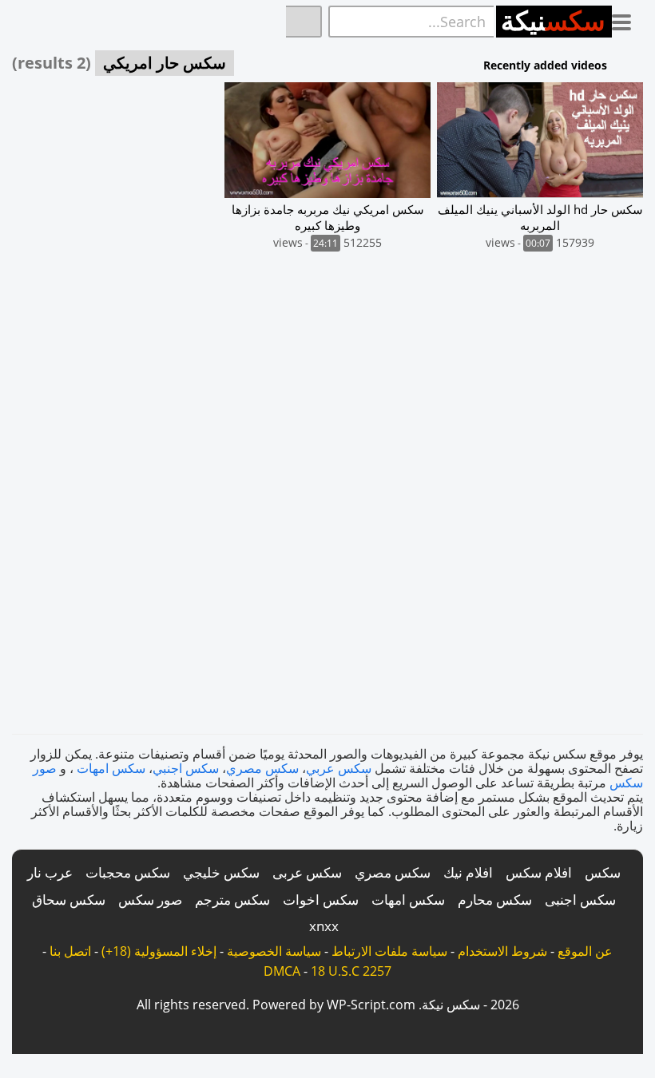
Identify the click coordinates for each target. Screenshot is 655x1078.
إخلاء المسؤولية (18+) (158, 951)
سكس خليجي (221, 872)
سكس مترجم (232, 899)
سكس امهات (111, 768)
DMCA (282, 971)
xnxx (324, 926)
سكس (603, 872)
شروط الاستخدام (502, 951)
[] (304, 22)
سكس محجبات (127, 872)
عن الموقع (585, 951)
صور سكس (150, 899)
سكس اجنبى (580, 899)
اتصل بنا (70, 951)
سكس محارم (495, 899)
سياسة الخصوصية (274, 951)
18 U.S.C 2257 (351, 971)
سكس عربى (307, 872)
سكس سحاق (68, 899)
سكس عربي (338, 768)
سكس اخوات (321, 899)
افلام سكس (539, 872)
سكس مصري (262, 768)
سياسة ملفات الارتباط (389, 951)
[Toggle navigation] (627, 19)
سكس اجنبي (186, 768)
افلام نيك (468, 872)
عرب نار (50, 872)
